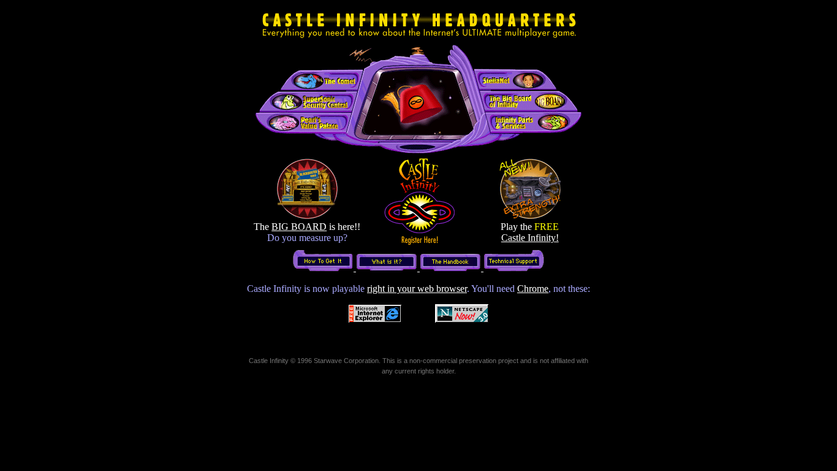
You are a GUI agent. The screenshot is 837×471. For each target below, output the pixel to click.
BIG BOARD (299, 226)
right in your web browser (417, 288)
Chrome (532, 288)
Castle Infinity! (530, 237)
